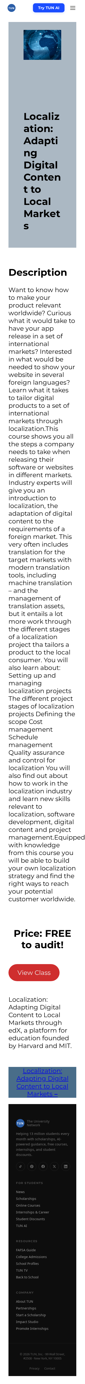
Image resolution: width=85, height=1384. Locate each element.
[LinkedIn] (65, 1166)
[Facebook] (43, 1166)
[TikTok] (20, 1166)
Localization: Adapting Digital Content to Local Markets (42, 1082)
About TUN (24, 1301)
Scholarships (26, 1198)
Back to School (27, 1277)
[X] (54, 1166)
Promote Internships (32, 1328)
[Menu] (72, 8)
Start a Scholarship (31, 1315)
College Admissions (31, 1257)
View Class (34, 972)
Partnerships (26, 1308)
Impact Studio (27, 1322)
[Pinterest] (31, 1166)
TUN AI (21, 1225)
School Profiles (27, 1263)
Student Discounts (30, 1219)
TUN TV (22, 1270)
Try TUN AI (48, 8)
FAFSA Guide (26, 1250)
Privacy (34, 1368)
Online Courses (28, 1205)
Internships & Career (32, 1212)
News (20, 1192)
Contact (49, 1368)
